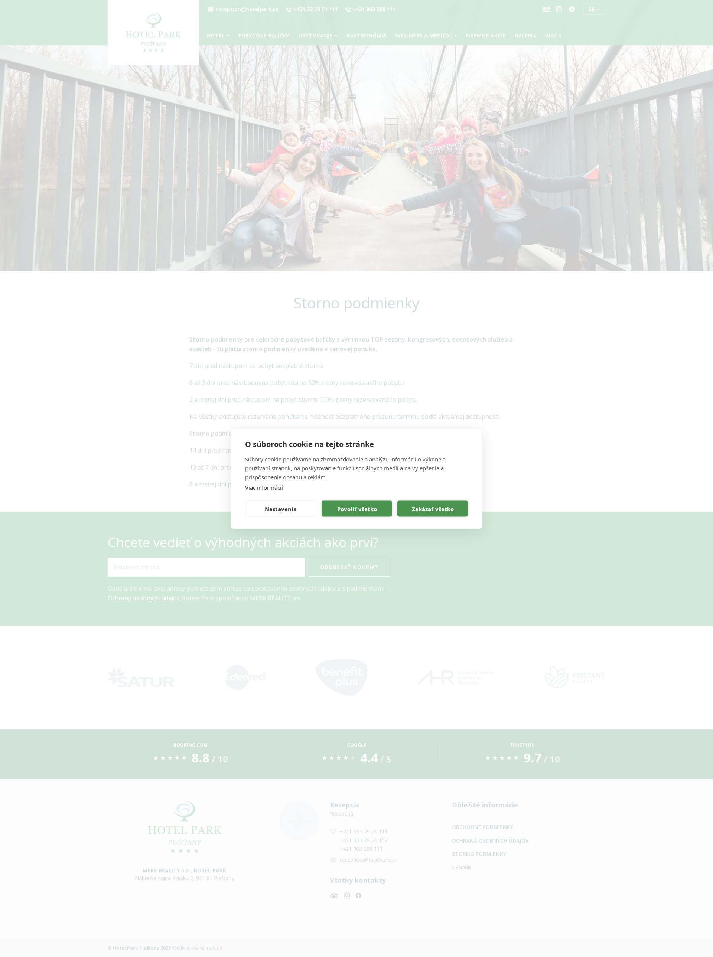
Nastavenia (281, 508)
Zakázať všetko (433, 508)
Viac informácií (264, 487)
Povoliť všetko (357, 508)
